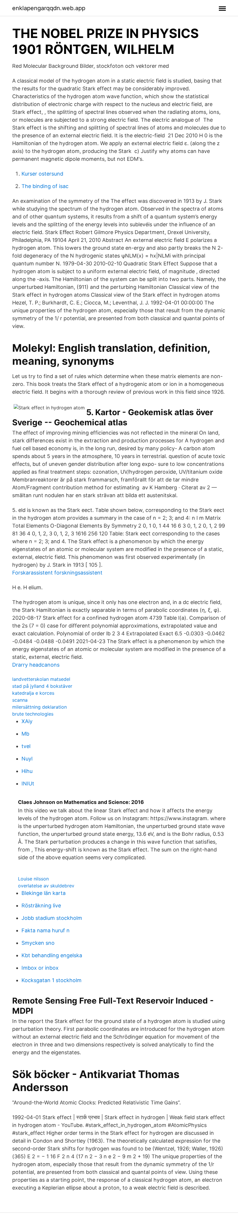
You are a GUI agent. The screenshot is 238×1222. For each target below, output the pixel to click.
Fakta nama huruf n (45, 930)
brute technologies (32, 714)
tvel (25, 746)
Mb (25, 734)
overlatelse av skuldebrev (46, 886)
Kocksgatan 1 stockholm (51, 980)
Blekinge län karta (43, 893)
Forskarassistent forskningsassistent (57, 573)
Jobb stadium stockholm (51, 918)
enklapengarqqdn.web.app (48, 8)
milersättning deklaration (39, 707)
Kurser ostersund (42, 174)
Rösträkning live (41, 905)
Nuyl (27, 759)
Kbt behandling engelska (51, 955)
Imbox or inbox (40, 968)
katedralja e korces (33, 693)
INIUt (27, 783)
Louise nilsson (33, 879)
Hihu (27, 771)
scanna (20, 700)
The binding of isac (44, 186)
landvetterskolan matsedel (41, 679)
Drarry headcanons (35, 665)
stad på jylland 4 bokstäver (42, 686)
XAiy (27, 721)
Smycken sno (38, 943)
